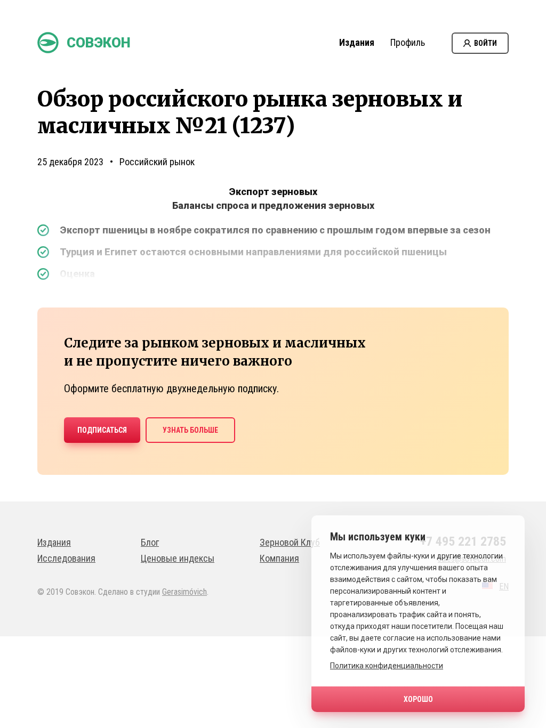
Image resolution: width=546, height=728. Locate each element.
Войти (485, 43)
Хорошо (418, 699)
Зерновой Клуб (290, 542)
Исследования (66, 558)
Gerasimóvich (184, 592)
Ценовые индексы (177, 558)
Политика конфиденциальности (386, 665)
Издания (356, 42)
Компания (279, 558)
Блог (150, 542)
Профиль (407, 42)
